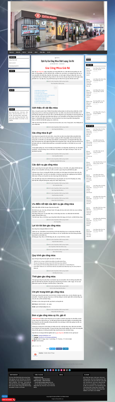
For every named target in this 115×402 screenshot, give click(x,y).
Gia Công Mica (53, 68)
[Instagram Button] (59, 370)
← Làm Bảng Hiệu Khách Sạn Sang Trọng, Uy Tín (43, 364)
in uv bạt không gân (100, 385)
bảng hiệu (24, 115)
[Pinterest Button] (53, 370)
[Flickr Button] (61, 370)
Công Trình (42, 52)
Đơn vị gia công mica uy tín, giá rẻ (43, 102)
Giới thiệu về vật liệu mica (41, 90)
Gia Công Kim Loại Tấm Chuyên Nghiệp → (73, 364)
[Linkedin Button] (56, 370)
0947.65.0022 (7, 399)
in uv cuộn (100, 384)
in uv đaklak (97, 390)
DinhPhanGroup (36, 318)
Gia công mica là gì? (40, 92)
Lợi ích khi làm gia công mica (42, 96)
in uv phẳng (92, 384)
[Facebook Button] (48, 370)
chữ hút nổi (89, 382)
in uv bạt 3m (90, 385)
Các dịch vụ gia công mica (41, 93)
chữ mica (95, 382)
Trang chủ (11, 52)
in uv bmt (21, 118)
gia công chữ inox (14, 112)
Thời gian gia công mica (40, 99)
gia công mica (40, 71)
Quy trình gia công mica (40, 98)
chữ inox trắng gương (97, 379)
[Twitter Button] (45, 370)
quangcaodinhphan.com (44, 335)
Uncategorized (13, 66)
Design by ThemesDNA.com (57, 398)
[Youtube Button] (64, 370)
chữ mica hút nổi (17, 113)
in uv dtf (12, 117)
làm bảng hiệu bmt (20, 117)
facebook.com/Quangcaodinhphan (48, 337)
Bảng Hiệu (18, 52)
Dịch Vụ (24, 52)
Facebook (59, 348)
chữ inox (22, 112)
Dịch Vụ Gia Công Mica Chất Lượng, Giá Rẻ (57, 61)
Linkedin (66, 348)
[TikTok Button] (67, 370)
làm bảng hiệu (17, 115)
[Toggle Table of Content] (54, 87)
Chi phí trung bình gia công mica (42, 101)
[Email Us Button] (70, 370)
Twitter (53, 348)
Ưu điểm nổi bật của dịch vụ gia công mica (45, 95)
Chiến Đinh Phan (54, 63)
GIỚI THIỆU (30, 52)
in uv (24, 113)
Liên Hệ (36, 52)
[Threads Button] (50, 370)
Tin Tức (48, 52)
